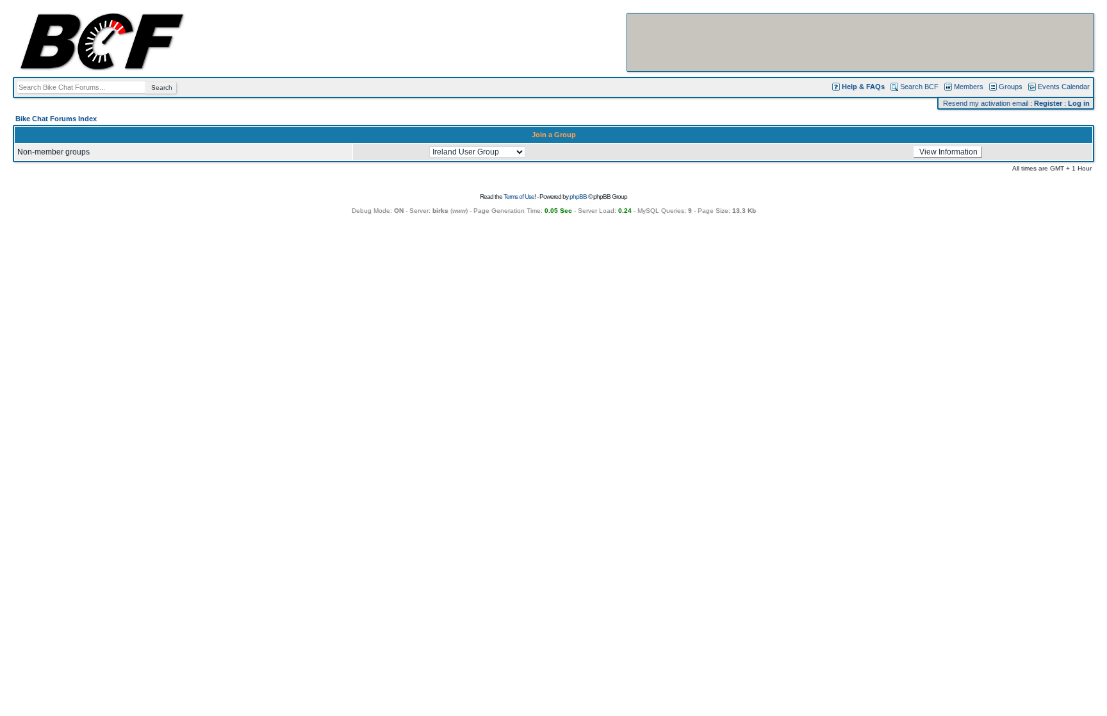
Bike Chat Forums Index (56, 118)
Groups (1010, 86)
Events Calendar (1064, 86)
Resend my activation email (985, 103)
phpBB (578, 196)
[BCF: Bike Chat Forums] (102, 68)
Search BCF (919, 86)
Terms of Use (519, 196)
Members (968, 86)
